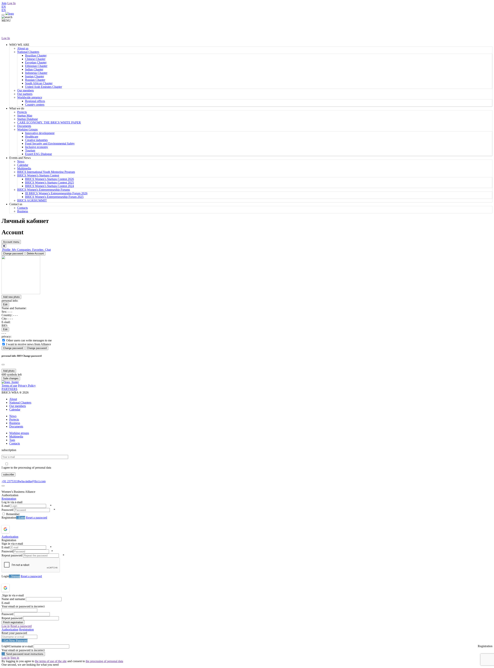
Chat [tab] (47, 249)
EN (4, 6)
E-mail (6, 505)
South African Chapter (38, 83)
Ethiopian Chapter (36, 66)
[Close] (3, 364)
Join (4, 3)
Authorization (10, 536)
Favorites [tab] (37, 249)
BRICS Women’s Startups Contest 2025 (49, 182)
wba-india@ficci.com (32, 481)
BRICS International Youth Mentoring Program (46, 172)
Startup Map (24, 115)
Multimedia (24, 168)
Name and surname (13, 599)
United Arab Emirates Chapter (43, 86)
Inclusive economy (36, 147)
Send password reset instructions (24, 654)
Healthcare (31, 136)
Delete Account (35, 253)
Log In (11, 3)
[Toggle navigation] (3, 14)
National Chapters (28, 51)
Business (22, 211)
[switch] (3, 340)
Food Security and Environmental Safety (50, 143)
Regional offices (35, 101)
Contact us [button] (15, 204)
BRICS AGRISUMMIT (32, 200)
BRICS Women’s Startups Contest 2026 (49, 179)
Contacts (22, 207)
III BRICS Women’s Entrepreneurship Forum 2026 (56, 193)
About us (22, 48)
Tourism (30, 150)
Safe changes (11, 378)
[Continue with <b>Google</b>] (16, 529)
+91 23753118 (10, 481)
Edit (5, 304)
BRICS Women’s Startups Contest (38, 175)
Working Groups (27, 129)
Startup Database (27, 119)
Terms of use (9, 385)
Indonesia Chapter (36, 73)
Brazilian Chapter (36, 55)
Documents (24, 126)
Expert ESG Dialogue (38, 154)
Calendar (22, 165)
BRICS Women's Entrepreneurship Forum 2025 (54, 196)
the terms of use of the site (51, 661)
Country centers (34, 104)
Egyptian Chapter (36, 62)
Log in (6, 626)
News (20, 161)
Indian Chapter (34, 69)
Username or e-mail (21, 646)
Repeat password (12, 555)
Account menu (11, 241)
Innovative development (39, 133)
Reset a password (36, 517)
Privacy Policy (27, 385)
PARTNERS (9, 389)
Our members (25, 90)
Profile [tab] (6, 249)
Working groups (19, 433)
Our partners (24, 94)
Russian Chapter (35, 79)
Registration (9, 498)
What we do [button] (16, 108)
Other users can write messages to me (29, 340)
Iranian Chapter (34, 76)
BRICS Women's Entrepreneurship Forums (43, 189)
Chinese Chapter (35, 59)
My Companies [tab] (21, 249)
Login (5, 576)
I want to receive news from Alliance (28, 344)
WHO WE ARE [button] (19, 44)
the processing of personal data (104, 661)
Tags (12, 440)
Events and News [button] (20, 157)
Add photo (8, 370)
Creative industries (36, 140)
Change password (13, 253)
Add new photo (11, 296)
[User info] (42, 293)
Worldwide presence (29, 97)
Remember (12, 514)
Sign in (14, 657)
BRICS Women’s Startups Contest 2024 (49, 186)
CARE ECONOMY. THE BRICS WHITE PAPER (49, 122)
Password (7, 509)
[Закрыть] (4, 246)
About (13, 399)
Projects (22, 112)
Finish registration (13, 622)
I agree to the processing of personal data (26, 467)
